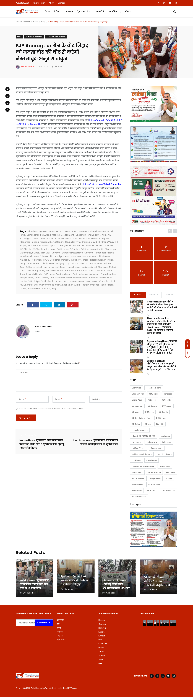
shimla (50, 281)
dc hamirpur (48, 245)
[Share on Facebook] (7, 89)
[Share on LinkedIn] (7, 103)
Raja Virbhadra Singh (77, 277)
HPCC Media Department (56, 259)
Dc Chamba (34, 245)
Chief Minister (47, 238)
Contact (61, 3)
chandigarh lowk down (99, 234)
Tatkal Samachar (90, 284)
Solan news (91, 281)
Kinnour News (95, 263)
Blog (19, 37)
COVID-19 (68, 11)
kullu (100, 640)
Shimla (101, 651)
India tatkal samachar (94, 259)
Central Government (63, 234)
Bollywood (45, 234)
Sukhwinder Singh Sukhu (67, 284)
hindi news (165, 436)
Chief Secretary (63, 238)
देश (46, 11)
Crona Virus (107, 241)
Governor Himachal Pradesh (99, 252)
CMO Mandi (79, 238)
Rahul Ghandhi (57, 277)
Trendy (169, 295)
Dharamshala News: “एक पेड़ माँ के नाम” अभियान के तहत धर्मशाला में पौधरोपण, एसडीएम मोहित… (116, 588)
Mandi (101, 647)
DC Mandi (97, 245)
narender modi (68, 270)
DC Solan (74, 249)
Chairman (81, 234)
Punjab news (26, 277)
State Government (44, 284)
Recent (137, 295)
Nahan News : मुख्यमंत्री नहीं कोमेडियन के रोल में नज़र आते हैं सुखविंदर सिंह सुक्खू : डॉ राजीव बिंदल (41, 444)
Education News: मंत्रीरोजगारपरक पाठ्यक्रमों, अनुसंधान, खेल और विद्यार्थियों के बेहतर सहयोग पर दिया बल (161, 365)
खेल (127, 11)
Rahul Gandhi (41, 277)
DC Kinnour (75, 245)
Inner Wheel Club (36, 263)
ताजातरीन (60, 620)
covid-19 (95, 241)
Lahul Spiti (102, 643)
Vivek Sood (154, 314)
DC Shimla (25, 249)
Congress (104, 238)
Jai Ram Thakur (79, 263)
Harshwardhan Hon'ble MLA (34, 256)
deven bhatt (96, 249)
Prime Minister (108, 274)
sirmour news (77, 281)
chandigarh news (29, 238)
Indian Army (152, 442)
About (51, 3)
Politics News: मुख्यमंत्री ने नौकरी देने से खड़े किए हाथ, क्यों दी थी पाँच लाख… (34, 584)
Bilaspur (101, 620)
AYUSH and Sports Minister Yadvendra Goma (83, 231)
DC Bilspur (151, 400)
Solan (100, 659)
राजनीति (100, 11)
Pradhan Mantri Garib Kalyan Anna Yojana (77, 274)
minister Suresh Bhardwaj (95, 267)
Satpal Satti (40, 281)
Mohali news (165, 466)
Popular (153, 295)
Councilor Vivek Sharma (77, 241)
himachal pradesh (59, 256)
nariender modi (85, 270)
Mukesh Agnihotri (35, 270)
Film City (45, 252)
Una (100, 663)
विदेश (56, 11)
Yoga (54, 288)
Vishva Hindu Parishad (39, 288)
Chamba (102, 624)
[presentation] (170, 231)
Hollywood (36, 259)
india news (76, 259)
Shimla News (62, 281)
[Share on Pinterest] (7, 110)
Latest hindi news (44, 267)
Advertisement (39, 3)
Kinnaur (101, 636)
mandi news (74, 267)
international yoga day (57, 263)
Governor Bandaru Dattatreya (67, 252)
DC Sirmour (62, 249)
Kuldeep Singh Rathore (142, 454)
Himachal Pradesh (34, 37)
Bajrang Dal (33, 234)
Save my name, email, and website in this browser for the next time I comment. (52, 409)
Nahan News (52, 270)
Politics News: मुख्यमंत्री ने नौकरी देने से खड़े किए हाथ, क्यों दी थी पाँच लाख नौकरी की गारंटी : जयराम (162, 306)
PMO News (48, 274)
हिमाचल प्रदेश (83, 11)
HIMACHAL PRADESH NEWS (84, 256)
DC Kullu (86, 245)
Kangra (101, 632)
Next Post (108, 435)
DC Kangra (62, 245)
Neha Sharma (43, 326)
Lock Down (60, 267)
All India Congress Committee (43, 231)
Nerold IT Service (70, 688)
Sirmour (101, 655)
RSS (112, 277)
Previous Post (31, 435)
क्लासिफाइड (115, 11)
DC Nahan (109, 245)
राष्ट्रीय (59, 636)
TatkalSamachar (139, 497)
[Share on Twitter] (7, 96)
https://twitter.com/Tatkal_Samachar (102, 184)
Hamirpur (102, 628)
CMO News (92, 238)
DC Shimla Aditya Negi (43, 249)
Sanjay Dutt (26, 281)
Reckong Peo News (99, 277)
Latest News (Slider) (56, 37)
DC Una (84, 249)
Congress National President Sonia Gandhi (42, 241)
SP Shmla (103, 281)
